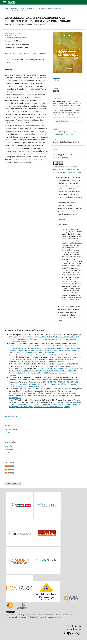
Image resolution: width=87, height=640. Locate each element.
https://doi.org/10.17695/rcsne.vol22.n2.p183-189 (27, 54)
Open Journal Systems (13, 416)
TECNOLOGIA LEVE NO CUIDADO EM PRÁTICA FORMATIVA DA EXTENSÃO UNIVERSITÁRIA (42, 393)
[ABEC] (71, 601)
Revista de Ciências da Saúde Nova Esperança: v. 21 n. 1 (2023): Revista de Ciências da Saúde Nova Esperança (42, 373)
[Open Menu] (4, 2)
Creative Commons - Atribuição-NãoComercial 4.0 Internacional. (36, 617)
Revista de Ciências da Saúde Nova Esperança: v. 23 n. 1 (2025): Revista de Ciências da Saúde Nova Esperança (45, 351)
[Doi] (10, 608)
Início (6, 9)
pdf (57, 80)
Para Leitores (9, 446)
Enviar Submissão (12, 483)
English (7, 432)
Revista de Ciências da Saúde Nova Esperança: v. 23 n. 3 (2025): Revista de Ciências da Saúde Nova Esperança (44, 405)
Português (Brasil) (11, 429)
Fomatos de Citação (61, 121)
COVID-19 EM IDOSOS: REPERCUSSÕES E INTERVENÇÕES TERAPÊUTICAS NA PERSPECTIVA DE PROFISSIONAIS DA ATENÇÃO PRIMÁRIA (45, 369)
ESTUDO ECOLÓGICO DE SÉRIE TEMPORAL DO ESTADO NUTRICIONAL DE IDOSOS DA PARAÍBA (45, 358)
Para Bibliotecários (11, 453)
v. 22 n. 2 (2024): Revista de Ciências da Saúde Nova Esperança (40, 9)
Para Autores (9, 449)
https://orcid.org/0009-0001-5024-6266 (15, 37)
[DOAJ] (33, 601)
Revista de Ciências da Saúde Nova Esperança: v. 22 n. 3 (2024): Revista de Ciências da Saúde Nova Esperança (42, 360)
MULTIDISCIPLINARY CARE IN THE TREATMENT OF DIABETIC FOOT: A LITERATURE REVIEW (45, 403)
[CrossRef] (22, 608)
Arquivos (14, 9)
